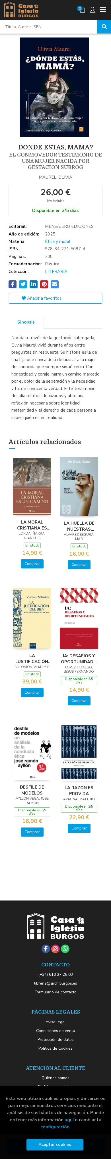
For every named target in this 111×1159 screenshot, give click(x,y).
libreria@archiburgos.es (55, 983)
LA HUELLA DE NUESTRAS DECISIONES (79, 526)
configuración (54, 1126)
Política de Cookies (55, 1048)
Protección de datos (56, 1039)
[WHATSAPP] (65, 949)
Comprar (32, 563)
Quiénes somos (55, 1078)
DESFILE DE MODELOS (32, 790)
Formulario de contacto (56, 992)
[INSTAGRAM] (55, 949)
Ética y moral (57, 241)
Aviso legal (56, 1022)
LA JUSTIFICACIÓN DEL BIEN (32, 658)
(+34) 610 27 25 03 (55, 974)
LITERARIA (56, 271)
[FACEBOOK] (46, 949)
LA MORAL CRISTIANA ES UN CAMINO (32, 525)
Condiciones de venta (55, 1030)
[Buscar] (104, 27)
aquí (69, 1119)
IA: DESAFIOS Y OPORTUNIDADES (79, 658)
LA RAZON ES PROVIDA (79, 790)
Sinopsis (26, 322)
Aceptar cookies (54, 1144)
